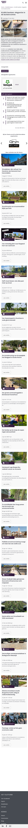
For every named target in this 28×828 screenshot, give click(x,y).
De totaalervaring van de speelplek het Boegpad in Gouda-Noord (13, 356)
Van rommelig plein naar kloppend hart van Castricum (13, 245)
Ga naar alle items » (20, 128)
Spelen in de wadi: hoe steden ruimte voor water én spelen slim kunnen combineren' (16, 98)
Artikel (7, 165)
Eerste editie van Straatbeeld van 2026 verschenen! (13, 617)
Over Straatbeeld (5, 798)
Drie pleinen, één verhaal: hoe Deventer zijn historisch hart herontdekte (12, 171)
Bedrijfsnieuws (9, 7)
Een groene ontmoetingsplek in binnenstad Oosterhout (12, 394)
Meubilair (5, 71)
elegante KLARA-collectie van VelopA (10, 59)
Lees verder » (6, 186)
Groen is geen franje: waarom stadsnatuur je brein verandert (16, 110)
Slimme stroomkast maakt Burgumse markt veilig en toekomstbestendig (11, 692)
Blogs (2, 821)
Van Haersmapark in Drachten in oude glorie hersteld (13, 319)
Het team (3, 807)
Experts (3, 801)
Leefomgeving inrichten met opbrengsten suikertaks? (15, 122)
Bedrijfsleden (4, 804)
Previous (2, 143)
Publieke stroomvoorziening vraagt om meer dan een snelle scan (13, 543)
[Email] (10, 826)
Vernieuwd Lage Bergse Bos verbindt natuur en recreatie (11, 468)
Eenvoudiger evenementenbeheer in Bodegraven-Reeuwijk (14, 654)
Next (26, 143)
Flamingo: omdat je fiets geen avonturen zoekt (12, 729)
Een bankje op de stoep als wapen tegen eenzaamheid (13, 431)
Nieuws (7, 612)
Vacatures (3, 823)
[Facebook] (6, 826)
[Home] (4, 2)
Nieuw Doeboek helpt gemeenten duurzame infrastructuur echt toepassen (13, 581)
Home (2, 7)
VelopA (17, 84)
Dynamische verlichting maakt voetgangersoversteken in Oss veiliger (16, 117)
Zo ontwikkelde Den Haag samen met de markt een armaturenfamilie (13, 506)
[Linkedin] (3, 826)
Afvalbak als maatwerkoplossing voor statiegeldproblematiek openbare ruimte (14, 105)
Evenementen (4, 818)
